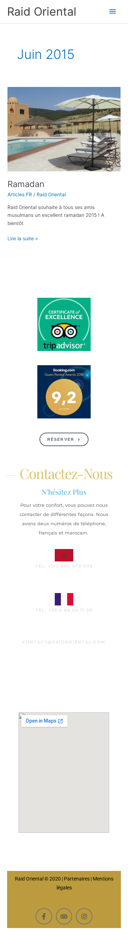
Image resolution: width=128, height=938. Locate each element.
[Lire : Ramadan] (64, 129)
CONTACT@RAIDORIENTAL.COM (64, 642)
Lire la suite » (22, 238)
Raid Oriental (41, 11)
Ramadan (25, 184)
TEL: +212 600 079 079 (64, 566)
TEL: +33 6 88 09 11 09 (64, 610)
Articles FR (19, 194)
